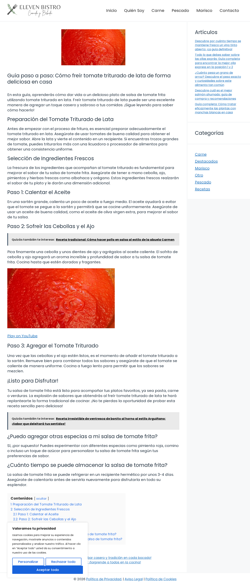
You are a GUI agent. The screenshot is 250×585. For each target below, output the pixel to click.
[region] (47, 550)
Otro (199, 175)
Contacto (229, 10)
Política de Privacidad (103, 579)
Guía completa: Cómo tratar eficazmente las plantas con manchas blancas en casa (215, 108)
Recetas (202, 189)
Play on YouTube (22, 335)
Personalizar (28, 561)
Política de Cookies (161, 579)
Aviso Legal (134, 579)
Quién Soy (134, 10)
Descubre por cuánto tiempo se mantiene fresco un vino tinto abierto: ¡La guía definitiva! (218, 45)
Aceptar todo (47, 569)
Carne (158, 10)
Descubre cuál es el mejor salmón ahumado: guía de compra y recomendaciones (215, 94)
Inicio (111, 10)
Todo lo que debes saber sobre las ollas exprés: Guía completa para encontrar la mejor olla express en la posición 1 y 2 (217, 61)
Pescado (180, 10)
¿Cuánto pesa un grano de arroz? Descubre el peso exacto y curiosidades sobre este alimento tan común (218, 79)
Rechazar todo (63, 561)
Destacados (206, 161)
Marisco (204, 10)
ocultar (41, 498)
